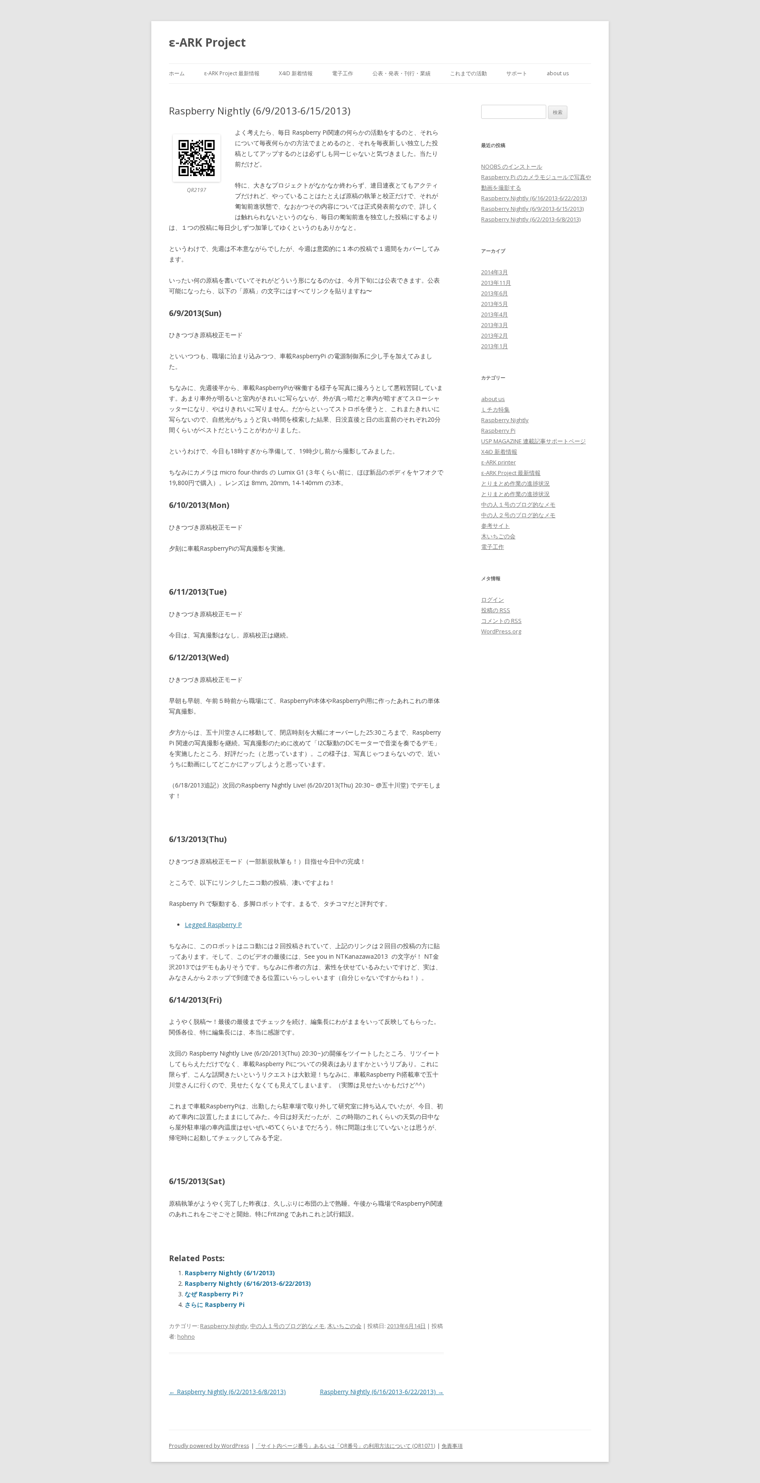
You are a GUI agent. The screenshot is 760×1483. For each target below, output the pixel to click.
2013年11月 (496, 283)
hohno (186, 1336)
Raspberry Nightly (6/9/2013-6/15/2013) (532, 209)
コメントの (501, 621)
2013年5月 (494, 304)
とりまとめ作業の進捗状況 (515, 483)
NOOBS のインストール (511, 166)
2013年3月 (494, 325)
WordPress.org (501, 631)
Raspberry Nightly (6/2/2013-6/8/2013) (227, 1391)
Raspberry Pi (498, 430)
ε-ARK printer (498, 462)
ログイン (492, 600)
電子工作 (342, 73)
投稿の (495, 610)
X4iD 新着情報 (296, 73)
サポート (516, 73)
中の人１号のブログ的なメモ (287, 1326)
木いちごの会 (344, 1326)
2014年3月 (494, 272)
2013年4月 (494, 314)
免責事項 (452, 1446)
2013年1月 (494, 346)
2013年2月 (494, 335)
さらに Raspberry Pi (215, 1304)
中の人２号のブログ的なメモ (518, 515)
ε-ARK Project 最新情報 (231, 73)
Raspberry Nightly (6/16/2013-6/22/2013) (248, 1283)
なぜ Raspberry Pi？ (215, 1294)
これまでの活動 (468, 73)
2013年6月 (494, 293)
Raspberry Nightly (224, 1326)
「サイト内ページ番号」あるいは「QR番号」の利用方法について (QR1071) (345, 1446)
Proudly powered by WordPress (209, 1446)
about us (558, 73)
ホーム (177, 73)
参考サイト (495, 526)
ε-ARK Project (207, 42)
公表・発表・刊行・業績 (402, 73)
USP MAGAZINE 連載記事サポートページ (533, 441)
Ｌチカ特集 (495, 409)
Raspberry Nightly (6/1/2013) (230, 1273)
